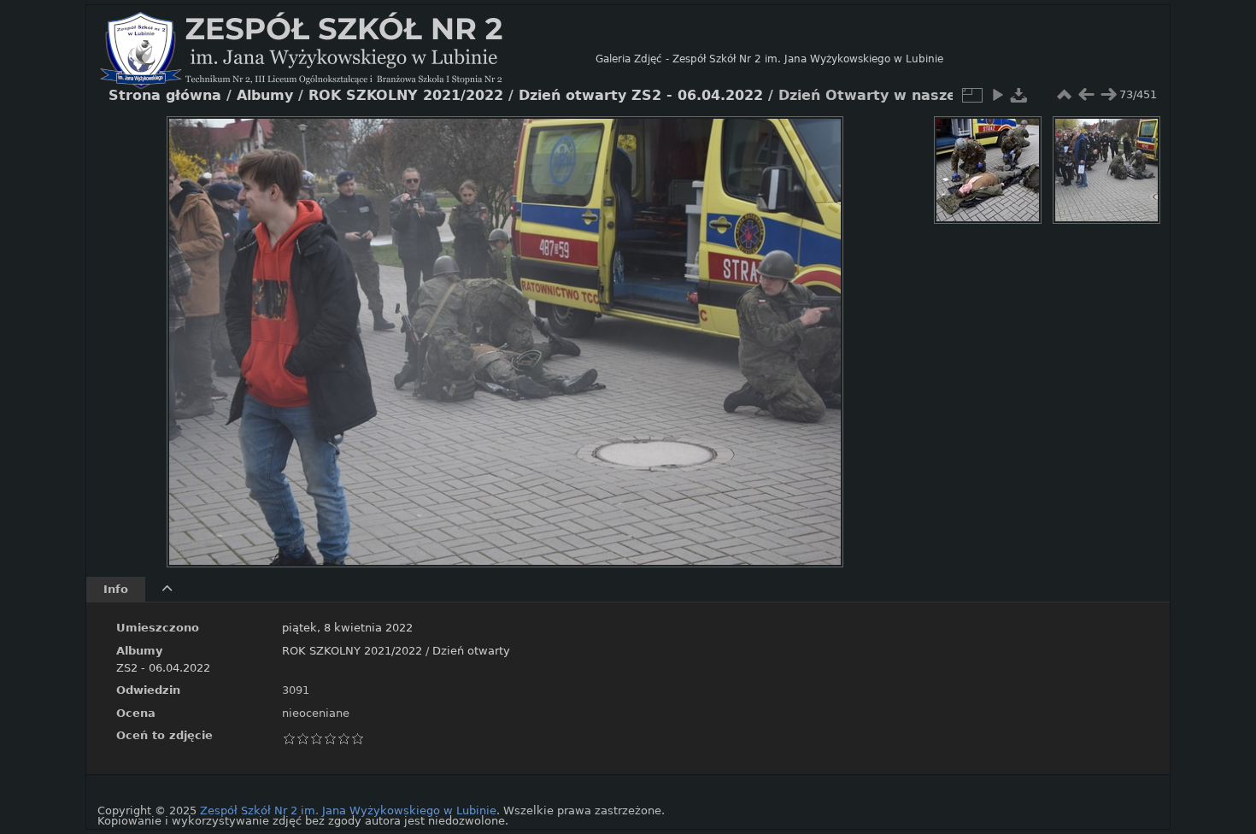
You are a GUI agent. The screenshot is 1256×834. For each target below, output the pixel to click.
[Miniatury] (1064, 95)
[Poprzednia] (194, 329)
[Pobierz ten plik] (1019, 95)
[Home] (348, 59)
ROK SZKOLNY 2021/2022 (352, 650)
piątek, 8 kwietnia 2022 (347, 627)
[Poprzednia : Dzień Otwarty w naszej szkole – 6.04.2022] (1086, 95)
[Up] (498, 141)
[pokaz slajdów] (997, 95)
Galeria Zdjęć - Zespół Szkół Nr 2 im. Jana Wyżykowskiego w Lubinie (769, 59)
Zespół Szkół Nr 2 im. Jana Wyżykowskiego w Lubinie (348, 810)
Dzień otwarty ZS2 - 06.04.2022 (641, 95)
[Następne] (816, 329)
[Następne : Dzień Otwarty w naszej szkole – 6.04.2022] (1108, 95)
